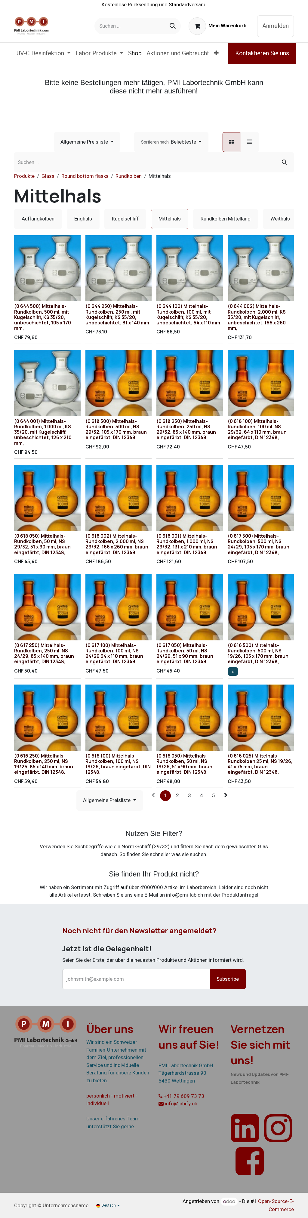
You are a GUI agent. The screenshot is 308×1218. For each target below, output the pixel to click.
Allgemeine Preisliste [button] (84, 142)
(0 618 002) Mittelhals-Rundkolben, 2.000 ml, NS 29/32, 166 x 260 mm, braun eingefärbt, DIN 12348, (116, 544)
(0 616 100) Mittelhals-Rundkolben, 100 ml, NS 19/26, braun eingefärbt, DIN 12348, (118, 764)
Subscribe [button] (228, 979)
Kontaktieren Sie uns (262, 53)
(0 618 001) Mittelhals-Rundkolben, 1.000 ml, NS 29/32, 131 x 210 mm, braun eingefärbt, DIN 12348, (186, 544)
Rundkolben (129, 176)
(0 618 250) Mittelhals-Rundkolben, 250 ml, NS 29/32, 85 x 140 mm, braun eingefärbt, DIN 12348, (186, 429)
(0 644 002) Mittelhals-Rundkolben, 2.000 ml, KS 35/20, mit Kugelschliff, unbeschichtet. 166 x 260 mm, (257, 317)
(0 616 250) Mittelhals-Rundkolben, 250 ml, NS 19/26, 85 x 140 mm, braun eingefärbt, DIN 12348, (43, 764)
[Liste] (249, 142)
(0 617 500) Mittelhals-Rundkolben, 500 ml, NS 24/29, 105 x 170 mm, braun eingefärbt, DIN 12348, (258, 544)
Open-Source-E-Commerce (276, 1205)
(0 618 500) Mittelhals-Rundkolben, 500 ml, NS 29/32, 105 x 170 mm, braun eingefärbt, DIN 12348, (116, 429)
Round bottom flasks (85, 176)
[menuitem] (43, 53)
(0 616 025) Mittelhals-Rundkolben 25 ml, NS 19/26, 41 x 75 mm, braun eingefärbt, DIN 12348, (260, 764)
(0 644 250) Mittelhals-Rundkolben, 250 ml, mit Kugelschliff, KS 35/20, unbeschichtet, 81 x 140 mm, (118, 314)
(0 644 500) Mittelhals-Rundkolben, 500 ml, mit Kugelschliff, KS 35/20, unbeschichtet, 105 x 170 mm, (42, 317)
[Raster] (231, 142)
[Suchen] (173, 26)
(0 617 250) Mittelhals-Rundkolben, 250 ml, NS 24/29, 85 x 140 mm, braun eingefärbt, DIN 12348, (44, 653)
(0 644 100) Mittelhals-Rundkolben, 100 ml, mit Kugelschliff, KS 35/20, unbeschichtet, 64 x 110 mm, (189, 314)
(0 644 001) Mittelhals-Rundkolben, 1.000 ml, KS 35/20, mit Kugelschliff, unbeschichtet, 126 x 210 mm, (43, 432)
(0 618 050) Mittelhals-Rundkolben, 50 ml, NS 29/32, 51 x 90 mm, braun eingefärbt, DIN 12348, (42, 544)
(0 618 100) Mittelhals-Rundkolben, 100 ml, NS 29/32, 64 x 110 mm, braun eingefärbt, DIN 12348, (257, 429)
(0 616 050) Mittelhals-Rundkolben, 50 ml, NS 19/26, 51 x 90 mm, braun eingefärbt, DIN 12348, (184, 764)
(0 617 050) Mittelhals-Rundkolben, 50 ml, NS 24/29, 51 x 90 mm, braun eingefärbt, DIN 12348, (184, 653)
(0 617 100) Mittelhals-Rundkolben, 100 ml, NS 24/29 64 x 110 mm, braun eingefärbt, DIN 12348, (114, 653)
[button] (171, 142)
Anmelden (275, 26)
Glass (48, 176)
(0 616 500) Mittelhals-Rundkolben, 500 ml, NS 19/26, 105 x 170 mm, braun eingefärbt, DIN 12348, (258, 653)
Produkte (24, 176)
